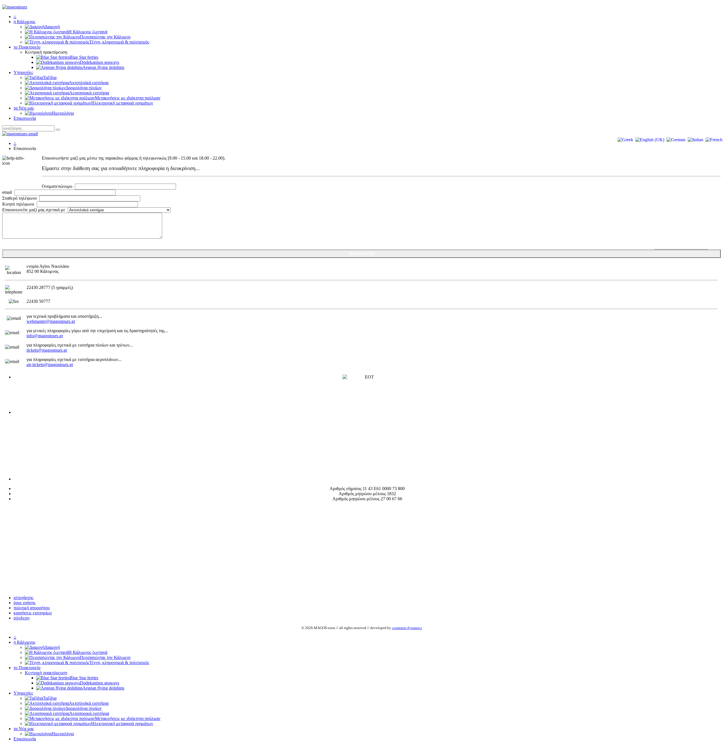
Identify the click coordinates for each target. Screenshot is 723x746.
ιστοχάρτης (23, 597)
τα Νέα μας (24, 108)
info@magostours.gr (45, 335)
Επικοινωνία (25, 118)
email (7, 192)
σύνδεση (21, 617)
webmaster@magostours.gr (51, 321)
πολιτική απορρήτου (32, 607)
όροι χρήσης (25, 602)
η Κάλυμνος (24, 21)
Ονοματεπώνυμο (57, 186)
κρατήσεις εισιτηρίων (33, 612)
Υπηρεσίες (23, 72)
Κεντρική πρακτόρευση (46, 672)
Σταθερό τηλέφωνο (19, 198)
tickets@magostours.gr (47, 350)
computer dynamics (407, 628)
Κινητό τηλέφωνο (18, 204)
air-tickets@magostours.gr (50, 364)
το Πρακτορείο (27, 47)
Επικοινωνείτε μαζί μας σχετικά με (33, 209)
